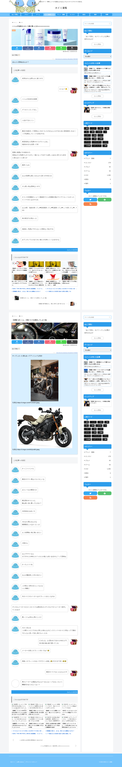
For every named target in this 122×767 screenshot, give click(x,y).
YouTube (100, 131)
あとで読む (15, 55)
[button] (109, 24)
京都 (95, 135)
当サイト (12, 762)
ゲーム (98, 171)
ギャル (105, 142)
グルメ (98, 167)
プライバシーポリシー (31, 762)
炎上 (87, 131)
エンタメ (98, 162)
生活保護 (88, 145)
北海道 (101, 138)
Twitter (101, 128)
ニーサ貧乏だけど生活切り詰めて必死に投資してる (58, 291)
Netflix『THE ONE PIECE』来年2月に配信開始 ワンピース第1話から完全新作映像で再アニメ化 (28, 288)
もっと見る (97, 44)
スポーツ (88, 135)
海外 (98, 183)
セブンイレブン (97, 145)
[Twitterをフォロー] (90, 199)
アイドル (88, 142)
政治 (98, 179)
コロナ (101, 135)
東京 (107, 128)
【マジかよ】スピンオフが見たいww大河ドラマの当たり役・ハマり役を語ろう (62, 288)
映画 (93, 131)
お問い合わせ (20, 762)
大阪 (95, 138)
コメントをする (72, 250)
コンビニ (94, 128)
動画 (87, 128)
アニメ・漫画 (98, 158)
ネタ (98, 175)
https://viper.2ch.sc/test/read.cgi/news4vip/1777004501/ (67, 352)
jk (105, 131)
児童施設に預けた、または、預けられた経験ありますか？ (27, 291)
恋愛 (105, 145)
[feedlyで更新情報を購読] (104, 199)
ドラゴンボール (97, 142)
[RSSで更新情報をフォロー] (90, 204)
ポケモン (88, 138)
